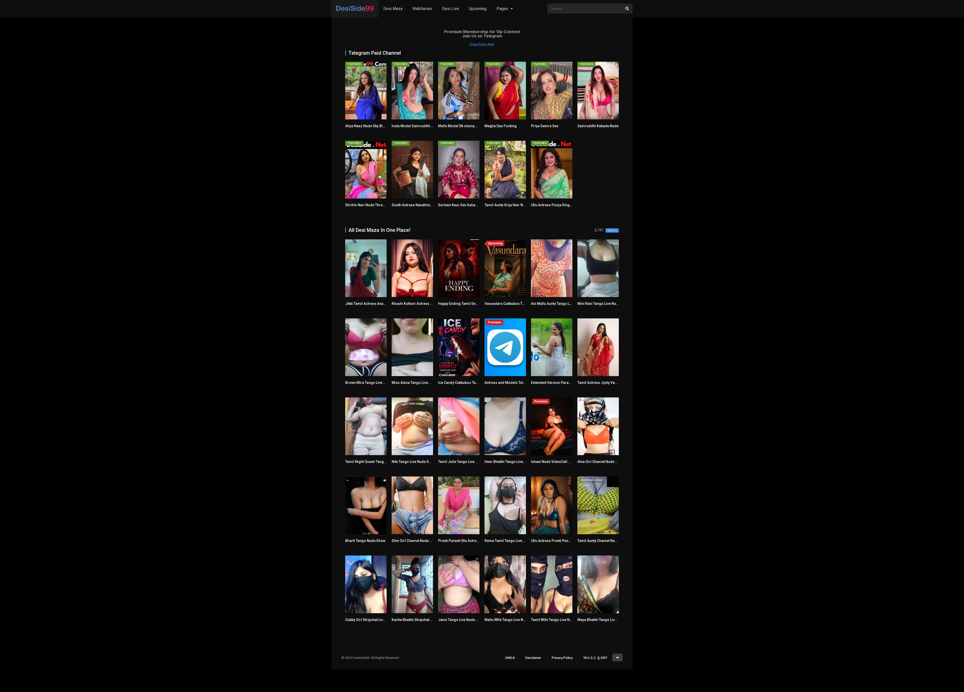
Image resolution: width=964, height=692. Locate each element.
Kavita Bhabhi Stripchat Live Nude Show (424, 620)
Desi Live (450, 8)
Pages (502, 8)
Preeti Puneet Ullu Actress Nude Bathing (470, 541)
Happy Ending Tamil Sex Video (463, 304)
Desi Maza (392, 8)
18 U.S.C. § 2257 (595, 658)
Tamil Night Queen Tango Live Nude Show (379, 462)
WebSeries (422, 8)
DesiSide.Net (482, 44)
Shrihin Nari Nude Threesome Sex (373, 205)
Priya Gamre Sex (544, 126)
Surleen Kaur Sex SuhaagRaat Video (467, 205)
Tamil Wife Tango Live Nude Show (558, 620)
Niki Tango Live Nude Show (414, 462)
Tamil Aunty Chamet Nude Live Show (606, 541)
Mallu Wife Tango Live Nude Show (512, 620)
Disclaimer (533, 658)
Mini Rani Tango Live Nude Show (603, 304)
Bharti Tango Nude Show (365, 541)
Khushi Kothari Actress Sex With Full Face (425, 304)
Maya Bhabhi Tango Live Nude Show (606, 620)
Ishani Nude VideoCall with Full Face (560, 462)
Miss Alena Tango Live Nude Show (419, 383)
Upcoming (478, 8)
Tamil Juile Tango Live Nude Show (466, 462)
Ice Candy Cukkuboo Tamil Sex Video (468, 383)
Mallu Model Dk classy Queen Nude (467, 126)
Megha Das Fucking (501, 126)
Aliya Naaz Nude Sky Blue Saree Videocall (379, 126)
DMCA (510, 658)
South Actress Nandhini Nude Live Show (424, 205)
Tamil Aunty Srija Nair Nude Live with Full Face (522, 205)
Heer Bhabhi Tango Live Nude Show (513, 462)
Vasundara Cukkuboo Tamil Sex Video (516, 304)
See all (612, 230)
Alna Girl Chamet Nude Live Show (604, 462)
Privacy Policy (562, 658)
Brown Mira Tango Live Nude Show (373, 383)
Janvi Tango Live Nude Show (461, 620)
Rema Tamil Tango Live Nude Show (513, 541)
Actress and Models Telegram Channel (516, 383)
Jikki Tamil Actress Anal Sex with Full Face (379, 304)
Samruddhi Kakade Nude (598, 126)
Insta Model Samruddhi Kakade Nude (422, 126)
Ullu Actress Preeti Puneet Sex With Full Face (567, 541)
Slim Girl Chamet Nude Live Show (419, 541)
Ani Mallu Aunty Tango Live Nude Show (562, 304)
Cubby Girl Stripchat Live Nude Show (374, 620)
